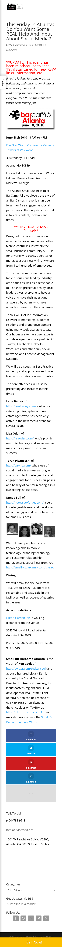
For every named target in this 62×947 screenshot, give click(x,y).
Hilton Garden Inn (18, 618)
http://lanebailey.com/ (21, 406)
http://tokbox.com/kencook (24, 712)
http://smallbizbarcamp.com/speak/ (30, 567)
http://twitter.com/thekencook (26, 668)
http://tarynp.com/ (18, 465)
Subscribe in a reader (21, 904)
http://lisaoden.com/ (20, 438)
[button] (3, 82)
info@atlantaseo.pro (19, 830)
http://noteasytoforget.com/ (25, 502)
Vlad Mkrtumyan (18, 44)
